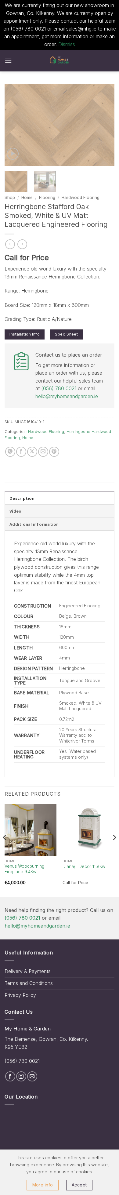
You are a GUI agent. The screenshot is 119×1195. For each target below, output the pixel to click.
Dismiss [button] (66, 44)
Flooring (47, 197)
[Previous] (14, 125)
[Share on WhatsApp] (10, 452)
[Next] (104, 125)
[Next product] (10, 244)
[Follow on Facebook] (10, 1076)
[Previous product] (22, 244)
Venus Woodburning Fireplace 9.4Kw (24, 869)
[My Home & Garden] (59, 60)
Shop (10, 197)
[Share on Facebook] (21, 452)
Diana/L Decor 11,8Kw (84, 866)
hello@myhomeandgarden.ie (66, 396)
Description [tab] (21, 498)
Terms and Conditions (29, 983)
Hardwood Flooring (80, 197)
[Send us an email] (32, 1076)
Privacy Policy (20, 995)
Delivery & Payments (28, 971)
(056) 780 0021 (58, 388)
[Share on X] (32, 452)
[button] (8, 60)
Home (27, 197)
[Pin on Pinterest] (54, 452)
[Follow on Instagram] (21, 1076)
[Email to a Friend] (43, 452)
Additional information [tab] (34, 524)
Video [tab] (15, 511)
